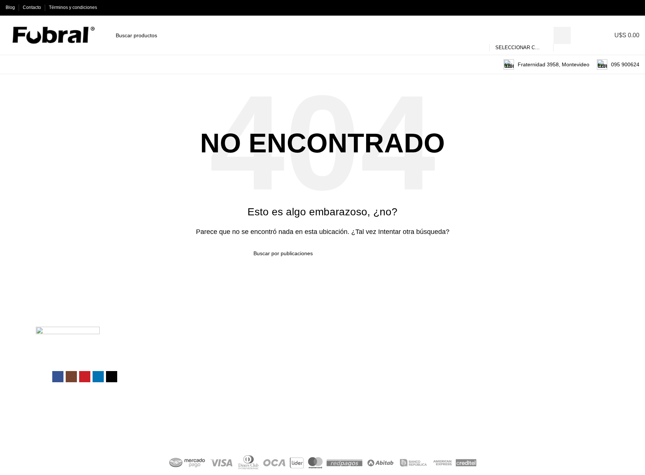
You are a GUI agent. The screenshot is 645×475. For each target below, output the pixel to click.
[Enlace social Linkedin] (626, 8)
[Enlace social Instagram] (609, 8)
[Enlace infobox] (546, 64)
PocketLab (355, 435)
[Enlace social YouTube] (618, 8)
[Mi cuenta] (592, 35)
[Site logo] (51, 35)
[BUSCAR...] (562, 35)
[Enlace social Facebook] (600, 8)
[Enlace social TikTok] (635, 8)
